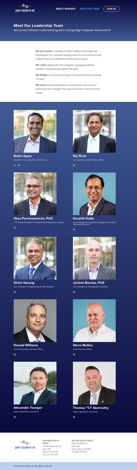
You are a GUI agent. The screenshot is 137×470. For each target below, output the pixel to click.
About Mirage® (66, 9)
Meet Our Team (89, 9)
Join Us (111, 8)
